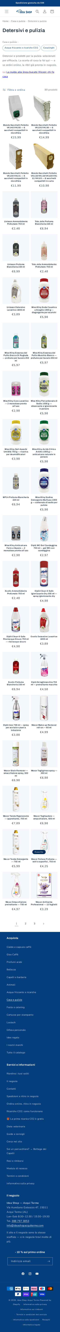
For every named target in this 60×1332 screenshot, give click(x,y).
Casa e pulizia (18, 21)
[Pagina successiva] (43, 923)
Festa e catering (16, 1007)
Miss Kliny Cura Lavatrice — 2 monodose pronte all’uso (16, 403)
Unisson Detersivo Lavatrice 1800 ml (16, 308)
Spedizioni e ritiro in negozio (23, 1096)
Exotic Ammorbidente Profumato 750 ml (16, 592)
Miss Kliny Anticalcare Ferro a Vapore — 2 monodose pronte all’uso (16, 548)
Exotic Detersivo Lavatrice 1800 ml (44, 637)
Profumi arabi (14, 962)
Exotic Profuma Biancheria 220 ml (16, 683)
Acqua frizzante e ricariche (21, 992)
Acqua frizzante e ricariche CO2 (21, 47)
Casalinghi (48, 47)
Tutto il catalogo (16, 1052)
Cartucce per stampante (20, 1014)
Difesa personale (16, 1030)
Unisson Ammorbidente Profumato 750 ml (16, 222)
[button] (6, 11)
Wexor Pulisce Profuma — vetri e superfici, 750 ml (44, 860)
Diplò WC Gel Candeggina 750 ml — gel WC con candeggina (44, 548)
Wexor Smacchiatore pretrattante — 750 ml (16, 903)
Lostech (11, 1022)
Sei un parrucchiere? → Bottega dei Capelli (26, 1151)
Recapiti (46, 1319)
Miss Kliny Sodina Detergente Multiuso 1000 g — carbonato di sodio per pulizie (44, 501)
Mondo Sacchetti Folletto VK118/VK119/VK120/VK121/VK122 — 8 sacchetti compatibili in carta (44, 177)
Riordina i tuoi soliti (18, 1073)
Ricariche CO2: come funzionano (25, 1111)
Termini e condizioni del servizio (31, 1314)
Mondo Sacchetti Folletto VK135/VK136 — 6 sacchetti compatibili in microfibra (44, 129)
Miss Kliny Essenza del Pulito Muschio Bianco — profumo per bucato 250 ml (44, 355)
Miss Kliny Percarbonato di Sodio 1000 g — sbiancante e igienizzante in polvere (44, 405)
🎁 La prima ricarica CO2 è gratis (25, 1118)
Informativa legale (31, 1324)
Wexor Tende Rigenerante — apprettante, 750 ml (16, 817)
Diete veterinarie (16, 1126)
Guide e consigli (16, 1134)
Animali (11, 984)
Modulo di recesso (17, 1168)
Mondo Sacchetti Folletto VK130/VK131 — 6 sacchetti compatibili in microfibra (15, 177)
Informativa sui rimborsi (31, 1309)
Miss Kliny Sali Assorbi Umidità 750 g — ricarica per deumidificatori (16, 452)
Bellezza (11, 969)
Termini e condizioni (18, 1176)
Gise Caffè (12, 954)
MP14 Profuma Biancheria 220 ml (16, 498)
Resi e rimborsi (15, 1161)
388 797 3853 (20, 1221)
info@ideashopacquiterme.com (25, 1225)
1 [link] (16, 923)
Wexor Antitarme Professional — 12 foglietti (44, 903)
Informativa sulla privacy (20, 1183)
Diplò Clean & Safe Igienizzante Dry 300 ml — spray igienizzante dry (44, 593)
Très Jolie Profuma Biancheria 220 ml (44, 222)
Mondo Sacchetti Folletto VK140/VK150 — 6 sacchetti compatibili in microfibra (15, 129)
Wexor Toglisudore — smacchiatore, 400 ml (44, 817)
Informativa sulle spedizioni (26, 1319)
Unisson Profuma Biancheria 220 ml (16, 265)
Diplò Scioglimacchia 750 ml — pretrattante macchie (44, 683)
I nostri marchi (15, 1045)
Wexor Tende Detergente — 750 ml (16, 860)
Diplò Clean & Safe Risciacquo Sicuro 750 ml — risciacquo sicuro (16, 639)
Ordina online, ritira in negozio (24, 1103)
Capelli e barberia (16, 977)
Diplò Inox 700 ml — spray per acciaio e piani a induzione (16, 727)
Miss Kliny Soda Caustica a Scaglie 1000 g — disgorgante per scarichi (44, 310)
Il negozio (12, 1081)
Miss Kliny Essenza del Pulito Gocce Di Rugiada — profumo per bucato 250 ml (16, 357)
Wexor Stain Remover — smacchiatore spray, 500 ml (16, 773)
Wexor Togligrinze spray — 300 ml (44, 771)
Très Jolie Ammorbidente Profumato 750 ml (44, 265)
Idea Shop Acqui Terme (28, 1300)
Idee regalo (13, 1037)
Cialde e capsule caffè (19, 947)
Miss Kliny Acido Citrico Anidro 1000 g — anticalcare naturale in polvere (44, 453)
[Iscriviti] (48, 1261)
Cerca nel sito (14, 1141)
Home (5, 21)
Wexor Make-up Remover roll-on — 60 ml (44, 726)
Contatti (11, 1088)
